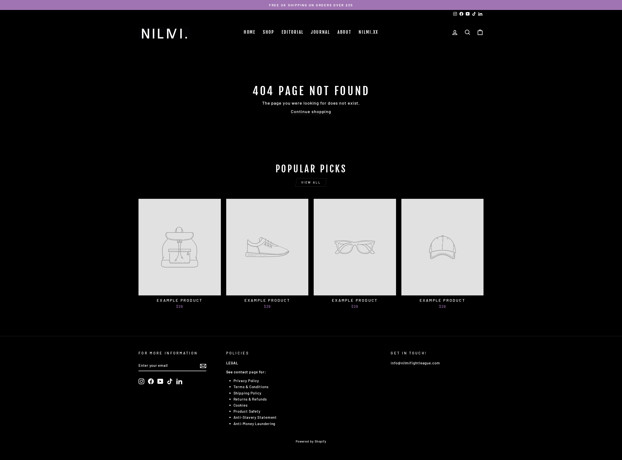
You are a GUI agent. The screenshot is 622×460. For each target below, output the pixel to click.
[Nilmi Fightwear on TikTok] (170, 381)
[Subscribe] (203, 366)
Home (250, 32)
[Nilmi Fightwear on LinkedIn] (179, 381)
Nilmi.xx (368, 32)
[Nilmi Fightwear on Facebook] (151, 381)
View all (311, 182)
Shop (268, 32)
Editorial (293, 32)
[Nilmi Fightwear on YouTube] (160, 381)
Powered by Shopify (311, 441)
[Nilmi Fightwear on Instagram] (141, 381)
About (344, 32)
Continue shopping (311, 111)
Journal (320, 32)
